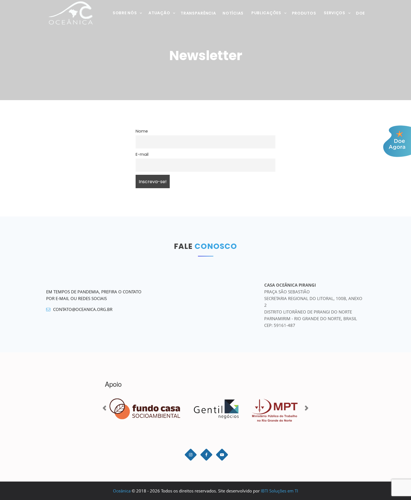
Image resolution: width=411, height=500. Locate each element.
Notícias (233, 13)
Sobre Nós (125, 13)
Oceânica (122, 491)
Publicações (266, 13)
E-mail (142, 154)
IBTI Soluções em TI (279, 491)
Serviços (334, 13)
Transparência (198, 13)
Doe (360, 13)
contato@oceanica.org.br (82, 309)
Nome (142, 131)
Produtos (304, 13)
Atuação (159, 13)
